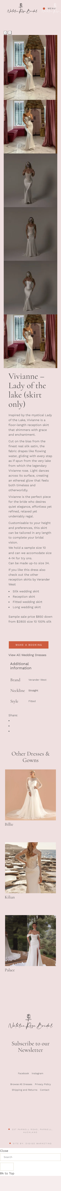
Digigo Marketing (39, 1143)
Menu (52, 8)
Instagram (37, 1073)
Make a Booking (29, 644)
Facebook (23, 1073)
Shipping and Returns (24, 1089)
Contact (44, 1089)
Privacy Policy (43, 1084)
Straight (33, 690)
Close (4, 1150)
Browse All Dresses (21, 1084)
